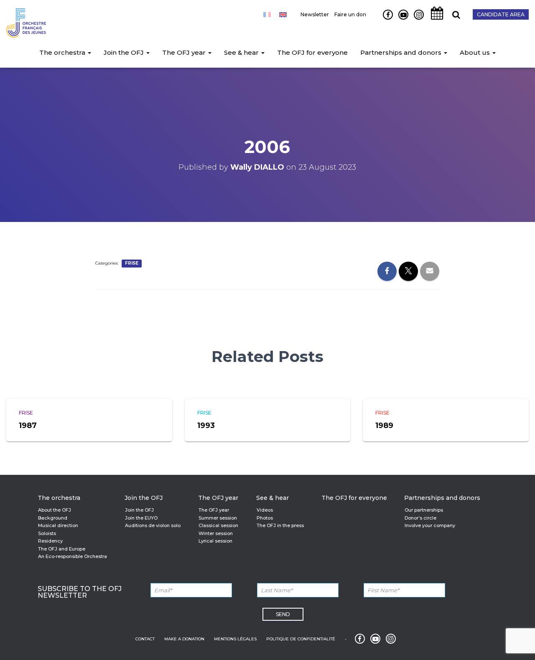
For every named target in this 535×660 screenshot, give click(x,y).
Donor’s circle (420, 518)
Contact (145, 639)
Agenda (434, 19)
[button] (89, 52)
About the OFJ (54, 510)
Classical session (218, 525)
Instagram (417, 19)
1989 (384, 425)
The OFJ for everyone (312, 52)
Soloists (47, 533)
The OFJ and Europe (61, 549)
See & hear (242, 52)
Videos (265, 510)
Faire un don (350, 14)
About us (476, 52)
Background (52, 518)
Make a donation (184, 639)
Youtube (400, 19)
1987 (28, 425)
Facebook (385, 19)
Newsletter (315, 14)
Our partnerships (424, 510)
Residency (50, 541)
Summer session (218, 518)
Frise (131, 263)
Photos (265, 518)
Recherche (453, 19)
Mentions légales (235, 639)
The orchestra (63, 52)
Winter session (216, 533)
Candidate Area (501, 14)
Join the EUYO (141, 518)
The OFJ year (184, 52)
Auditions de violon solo (153, 525)
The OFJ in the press (280, 525)
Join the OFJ (124, 52)
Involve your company (430, 525)
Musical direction (58, 525)
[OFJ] (26, 21)
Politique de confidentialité (300, 639)
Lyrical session (215, 541)
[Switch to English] (283, 15)
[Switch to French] (267, 15)
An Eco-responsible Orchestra (72, 556)
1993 (206, 425)
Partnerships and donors (401, 52)
